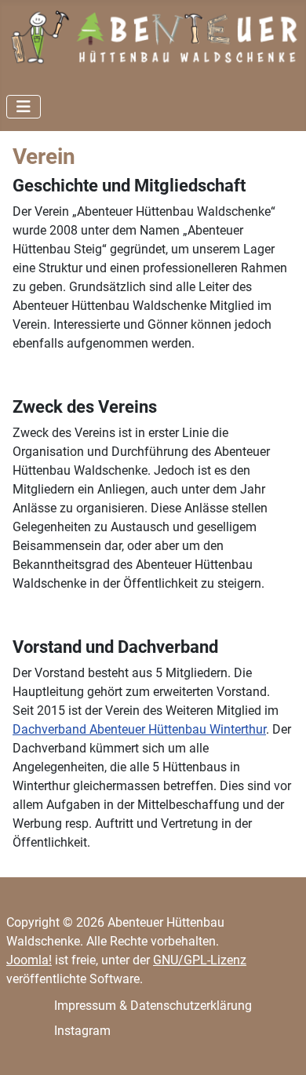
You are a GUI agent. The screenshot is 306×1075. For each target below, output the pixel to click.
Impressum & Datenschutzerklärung (153, 1005)
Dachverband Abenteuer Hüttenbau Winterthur (139, 729)
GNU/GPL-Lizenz (199, 960)
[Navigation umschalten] (23, 106)
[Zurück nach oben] (278, 1045)
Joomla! (29, 960)
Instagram (82, 1030)
